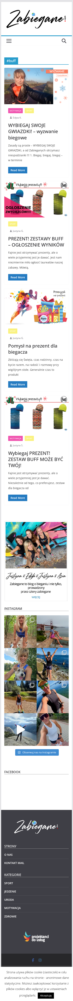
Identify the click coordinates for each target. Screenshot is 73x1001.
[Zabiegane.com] (36, 820)
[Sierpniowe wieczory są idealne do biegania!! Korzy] (53, 729)
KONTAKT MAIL (14, 863)
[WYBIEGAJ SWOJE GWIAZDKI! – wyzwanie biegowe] (36, 86)
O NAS (8, 855)
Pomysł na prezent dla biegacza (32, 348)
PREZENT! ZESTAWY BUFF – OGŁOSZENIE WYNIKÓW (36, 241)
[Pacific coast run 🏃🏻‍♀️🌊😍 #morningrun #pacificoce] (53, 664)
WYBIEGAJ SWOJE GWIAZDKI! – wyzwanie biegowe (33, 131)
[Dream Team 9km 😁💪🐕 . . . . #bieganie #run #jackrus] (20, 664)
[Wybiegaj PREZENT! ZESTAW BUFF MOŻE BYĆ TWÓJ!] (36, 414)
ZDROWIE (10, 916)
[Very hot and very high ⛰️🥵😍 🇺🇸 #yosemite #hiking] (20, 697)
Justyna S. (18, 445)
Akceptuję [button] (46, 995)
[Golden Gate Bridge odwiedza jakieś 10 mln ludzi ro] (53, 631)
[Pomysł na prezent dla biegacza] (36, 306)
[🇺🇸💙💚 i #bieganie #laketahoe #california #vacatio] (53, 697)
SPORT (29, 110)
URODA (9, 900)
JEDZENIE (10, 891)
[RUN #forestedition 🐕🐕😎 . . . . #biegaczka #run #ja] (20, 631)
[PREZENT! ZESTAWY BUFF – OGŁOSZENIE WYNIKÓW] (36, 199)
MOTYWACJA (15, 110)
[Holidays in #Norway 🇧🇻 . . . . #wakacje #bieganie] (20, 729)
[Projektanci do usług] (36, 934)
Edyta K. (17, 117)
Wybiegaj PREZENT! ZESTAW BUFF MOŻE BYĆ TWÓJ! (35, 459)
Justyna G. (18, 231)
